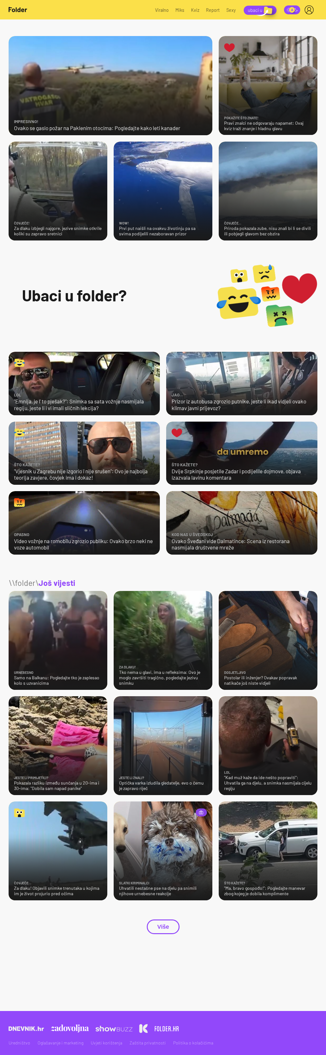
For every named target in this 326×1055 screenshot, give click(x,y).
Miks (179, 10)
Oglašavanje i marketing (60, 1042)
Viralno (162, 10)
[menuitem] (310, 10)
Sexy (231, 10)
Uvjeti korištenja (106, 1042)
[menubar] (310, 10)
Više (163, 927)
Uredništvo (19, 1042)
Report (213, 10)
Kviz (195, 10)
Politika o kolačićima (193, 1042)
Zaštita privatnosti (148, 1042)
